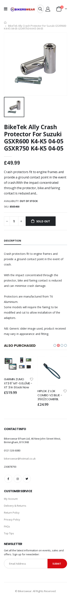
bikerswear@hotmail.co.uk (20, 458)
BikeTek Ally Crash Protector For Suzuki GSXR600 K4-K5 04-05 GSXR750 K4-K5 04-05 (33, 137)
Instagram (17, 479)
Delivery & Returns (15, 505)
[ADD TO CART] (32, 362)
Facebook (8, 479)
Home (5, 22)
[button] (55, 345)
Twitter (27, 479)
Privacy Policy (12, 519)
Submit (56, 563)
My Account (11, 498)
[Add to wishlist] (4, 379)
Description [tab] (12, 240)
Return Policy (12, 512)
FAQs (7, 526)
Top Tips (9, 533)
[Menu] (5, 8)
